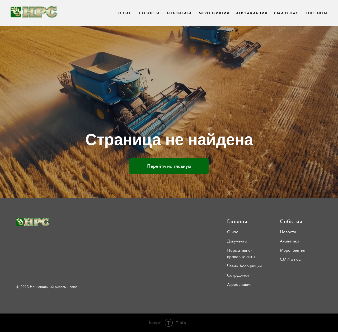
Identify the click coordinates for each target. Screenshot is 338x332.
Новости (149, 13)
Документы (237, 241)
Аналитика (179, 13)
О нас (232, 231)
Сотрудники (238, 275)
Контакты (316, 13)
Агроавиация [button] (251, 13)
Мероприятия (214, 13)
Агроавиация (239, 284)
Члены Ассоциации (244, 265)
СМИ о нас (286, 13)
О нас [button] (125, 13)
